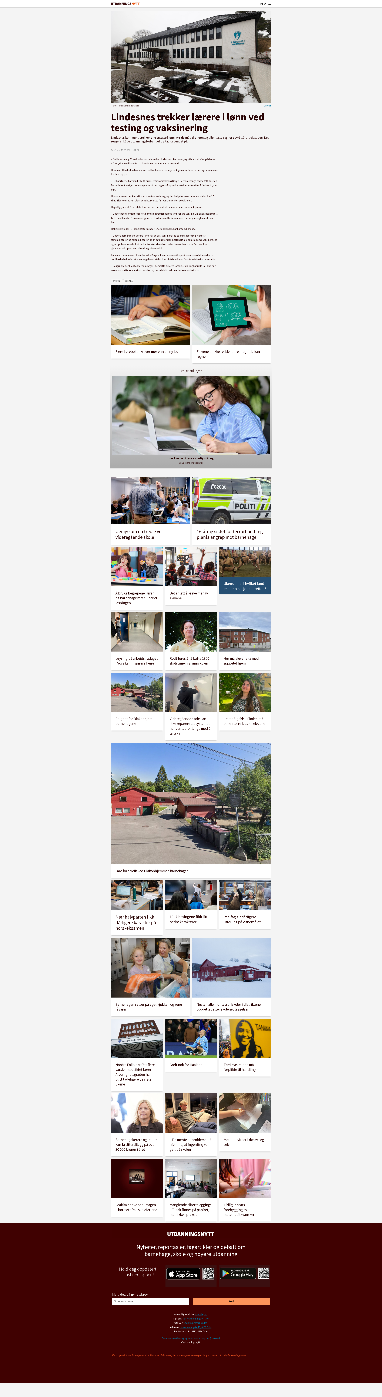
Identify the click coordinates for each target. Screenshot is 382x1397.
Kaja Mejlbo (201, 1314)
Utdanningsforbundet (195, 1323)
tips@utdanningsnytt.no (195, 1318)
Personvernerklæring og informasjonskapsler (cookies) (190, 1338)
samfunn (117, 281)
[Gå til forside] (125, 4)
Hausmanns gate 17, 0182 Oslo (195, 1327)
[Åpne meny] (269, 3)
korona (129, 281)
